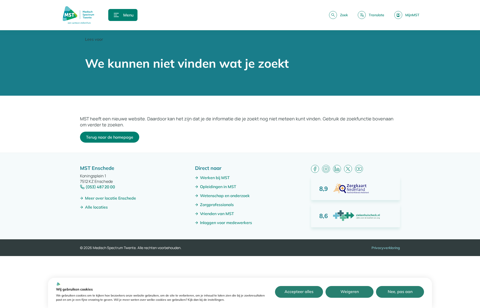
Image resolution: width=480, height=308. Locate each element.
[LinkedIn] (337, 169)
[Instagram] (326, 169)
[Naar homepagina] (78, 15)
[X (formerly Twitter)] (348, 169)
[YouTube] (359, 169)
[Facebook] (315, 169)
